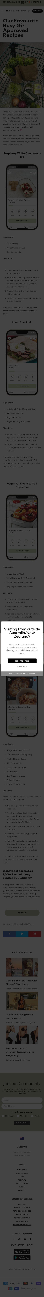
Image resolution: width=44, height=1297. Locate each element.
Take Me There (22, 661)
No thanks (22, 667)
